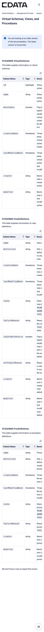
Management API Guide (25, 13)
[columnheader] (13, 79)
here (24, 45)
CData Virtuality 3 (8, 13)
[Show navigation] (38, 626)
